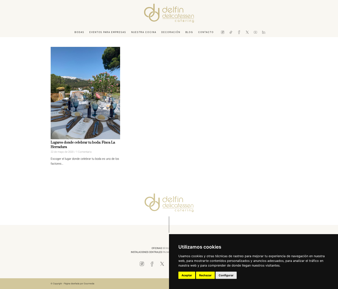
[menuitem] (79, 32)
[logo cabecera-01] (169, 13)
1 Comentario (84, 152)
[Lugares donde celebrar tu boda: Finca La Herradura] (85, 93)
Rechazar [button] (205, 275)
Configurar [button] (226, 275)
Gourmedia (89, 283)
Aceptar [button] (187, 275)
